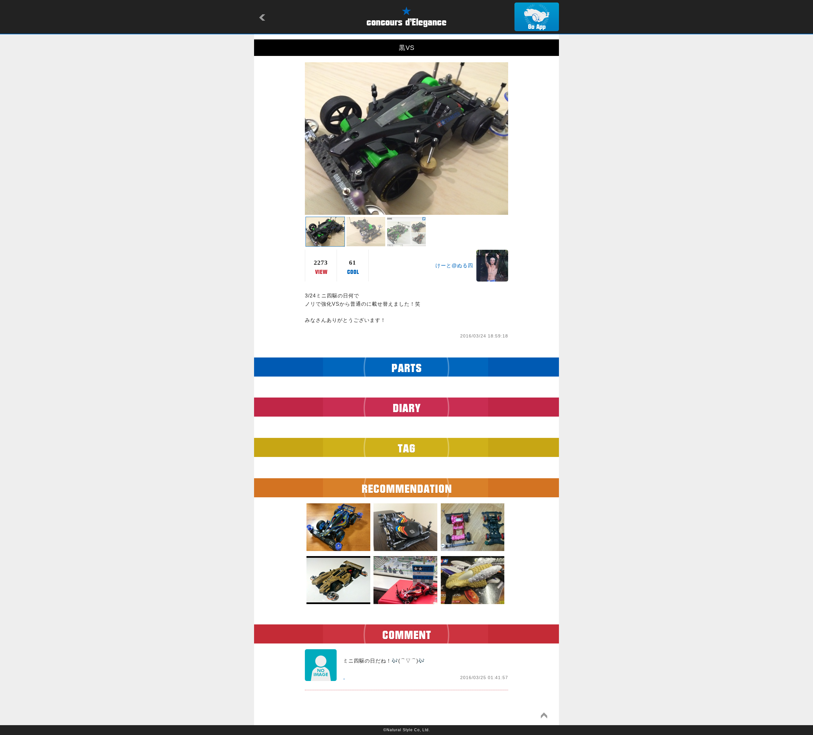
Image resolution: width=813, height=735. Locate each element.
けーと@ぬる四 (454, 265)
